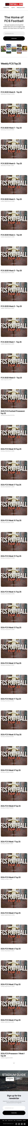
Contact (24, 1120)
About (6, 1120)
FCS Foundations (19, 1120)
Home (3, 1120)
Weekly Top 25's (10, 1120)
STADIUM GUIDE (14, 1075)
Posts (15, 1120)
